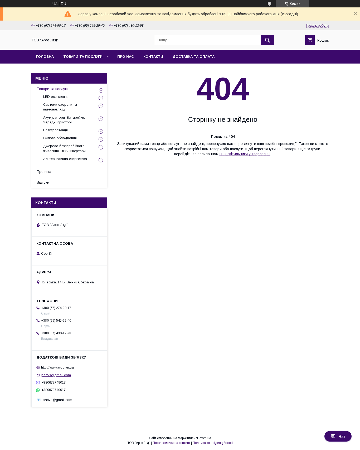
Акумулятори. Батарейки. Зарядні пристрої (64, 119)
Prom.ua (205, 438)
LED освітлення (56, 97)
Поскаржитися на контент (171, 443)
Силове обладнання (60, 138)
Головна (45, 57)
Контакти (153, 57)
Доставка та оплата (194, 57)
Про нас (125, 57)
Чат (342, 436)
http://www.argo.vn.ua (57, 367)
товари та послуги (83, 57)
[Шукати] (267, 40)
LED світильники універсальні (245, 154)
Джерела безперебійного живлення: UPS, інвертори (64, 148)
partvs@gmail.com (56, 375)
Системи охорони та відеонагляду (60, 107)
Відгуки (43, 182)
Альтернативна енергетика (65, 159)
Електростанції (55, 130)
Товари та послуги (53, 89)
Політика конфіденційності (213, 443)
